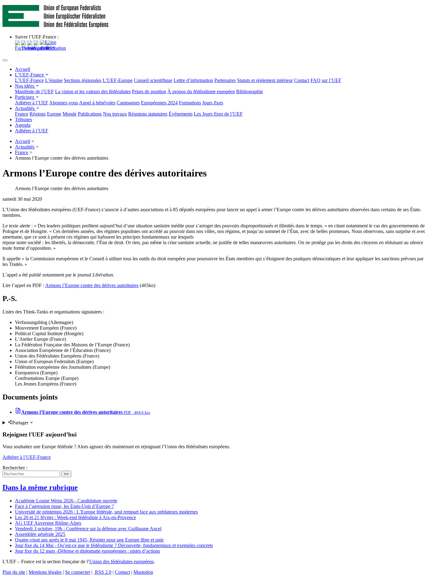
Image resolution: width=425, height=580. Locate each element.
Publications (90, 113)
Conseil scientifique (153, 80)
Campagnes (128, 102)
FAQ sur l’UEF (326, 80)
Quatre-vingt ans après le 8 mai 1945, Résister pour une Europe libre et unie (89, 539)
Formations (190, 102)
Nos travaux (115, 113)
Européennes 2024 (159, 102)
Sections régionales (82, 80)
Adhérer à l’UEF (31, 102)
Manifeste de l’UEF (34, 91)
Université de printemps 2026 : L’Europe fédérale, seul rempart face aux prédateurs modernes (106, 511)
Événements (181, 113)
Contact (301, 80)
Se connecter (77, 572)
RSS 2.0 (102, 572)
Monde (70, 113)
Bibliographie (249, 91)
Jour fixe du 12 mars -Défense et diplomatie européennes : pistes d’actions (87, 551)
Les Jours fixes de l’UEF (218, 113)
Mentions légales (45, 572)
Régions (38, 113)
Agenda (22, 125)
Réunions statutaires (147, 113)
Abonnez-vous (63, 102)
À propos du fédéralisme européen (201, 91)
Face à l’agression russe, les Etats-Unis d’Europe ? (64, 506)
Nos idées (25, 86)
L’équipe (54, 80)
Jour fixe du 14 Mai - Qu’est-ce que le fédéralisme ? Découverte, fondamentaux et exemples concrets (114, 545)
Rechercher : (14, 467)
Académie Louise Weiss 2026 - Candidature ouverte (66, 500)
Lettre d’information (193, 80)
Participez (25, 97)
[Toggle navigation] (4, 60)
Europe (54, 113)
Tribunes (23, 119)
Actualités (25, 108)
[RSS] (50, 48)
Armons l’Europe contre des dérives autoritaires (91, 285)
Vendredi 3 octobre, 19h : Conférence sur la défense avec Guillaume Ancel (88, 528)
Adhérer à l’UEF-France (26, 457)
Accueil (22, 69)
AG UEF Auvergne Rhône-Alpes (48, 523)
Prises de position (149, 91)
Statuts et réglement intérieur (265, 80)
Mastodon (143, 572)
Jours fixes (212, 102)
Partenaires (225, 80)
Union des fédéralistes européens (121, 561)
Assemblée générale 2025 (40, 534)
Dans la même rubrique (40, 487)
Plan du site (13, 572)
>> (66, 474)
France (21, 113)
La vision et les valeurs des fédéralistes (93, 91)
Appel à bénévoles (97, 102)
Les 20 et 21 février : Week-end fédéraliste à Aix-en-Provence (75, 517)
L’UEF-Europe (118, 80)
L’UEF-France (30, 74)
